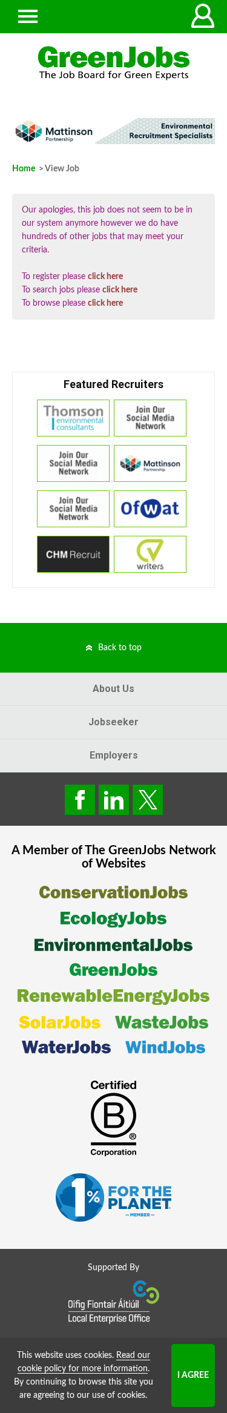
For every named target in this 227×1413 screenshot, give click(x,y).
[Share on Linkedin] (114, 800)
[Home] (113, 63)
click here (105, 276)
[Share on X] (148, 800)
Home (23, 169)
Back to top (120, 648)
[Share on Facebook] (80, 800)
